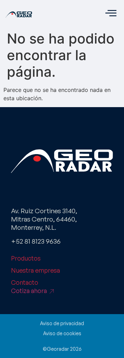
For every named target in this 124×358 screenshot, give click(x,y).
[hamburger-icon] (110, 14)
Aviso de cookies (62, 333)
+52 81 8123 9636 (36, 241)
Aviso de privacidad (62, 323)
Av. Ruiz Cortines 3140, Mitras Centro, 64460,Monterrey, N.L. (44, 219)
